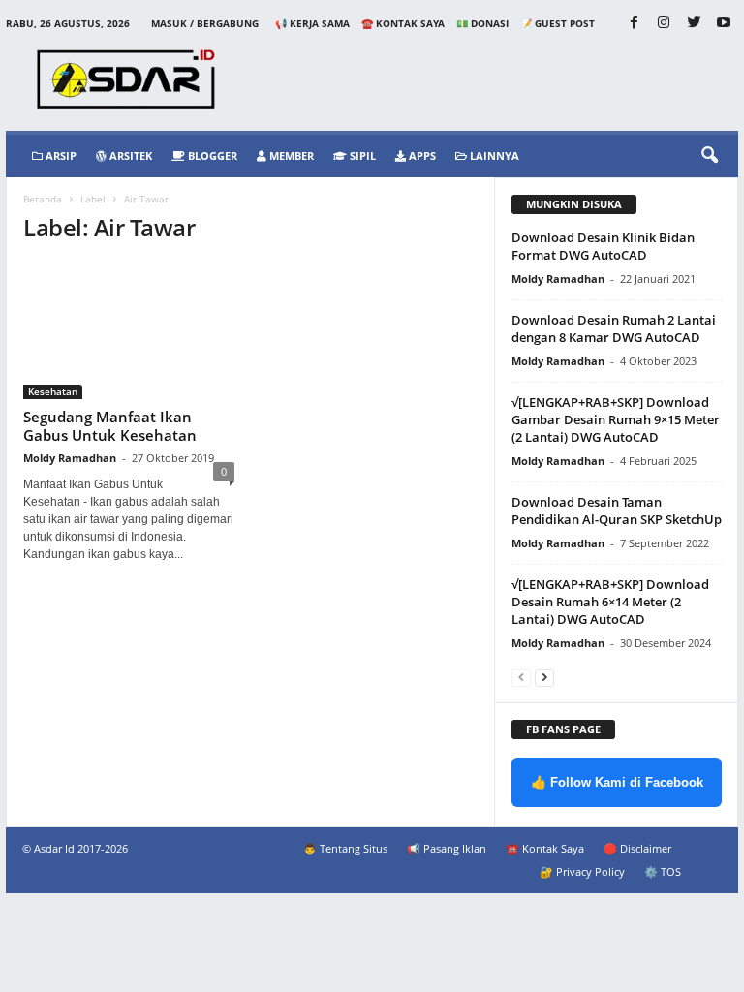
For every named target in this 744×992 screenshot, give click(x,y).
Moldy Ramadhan (69, 457)
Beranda (42, 198)
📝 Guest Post (557, 23)
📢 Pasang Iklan (446, 848)
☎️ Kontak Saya (403, 23)
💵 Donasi (482, 23)
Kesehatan (53, 391)
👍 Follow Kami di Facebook (617, 782)
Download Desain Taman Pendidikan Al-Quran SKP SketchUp (617, 510)
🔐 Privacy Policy (582, 871)
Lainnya (493, 155)
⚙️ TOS (662, 871)
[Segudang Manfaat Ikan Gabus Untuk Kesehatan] (128, 331)
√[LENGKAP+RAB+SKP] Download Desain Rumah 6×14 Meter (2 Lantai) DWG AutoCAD (610, 601)
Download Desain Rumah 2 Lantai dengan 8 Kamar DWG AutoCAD (614, 328)
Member (290, 155)
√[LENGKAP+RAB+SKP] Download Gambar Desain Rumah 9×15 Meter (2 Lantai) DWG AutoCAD (616, 419)
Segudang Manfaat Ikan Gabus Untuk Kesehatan (110, 426)
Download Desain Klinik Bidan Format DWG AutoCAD (603, 246)
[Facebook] (633, 24)
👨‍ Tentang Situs (345, 848)
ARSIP (60, 155)
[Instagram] (663, 24)
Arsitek (129, 155)
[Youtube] (723, 24)
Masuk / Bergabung (205, 23)
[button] (709, 156)
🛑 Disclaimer (637, 848)
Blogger (211, 155)
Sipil (361, 155)
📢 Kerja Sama (312, 23)
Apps (421, 155)
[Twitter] (693, 24)
